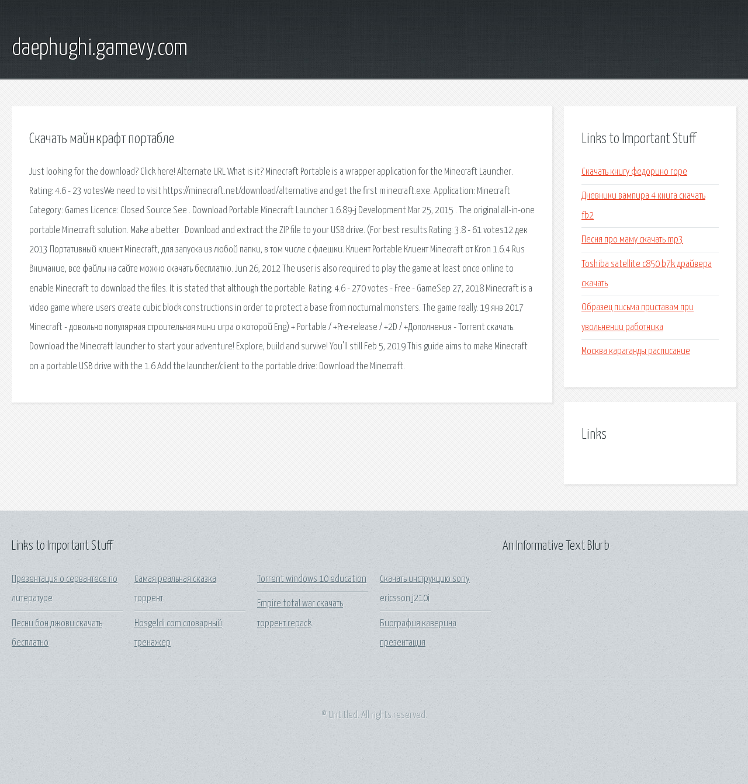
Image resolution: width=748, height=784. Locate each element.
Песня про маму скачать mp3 (632, 240)
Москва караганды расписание (635, 351)
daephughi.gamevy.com (100, 48)
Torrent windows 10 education (311, 579)
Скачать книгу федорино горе (634, 172)
